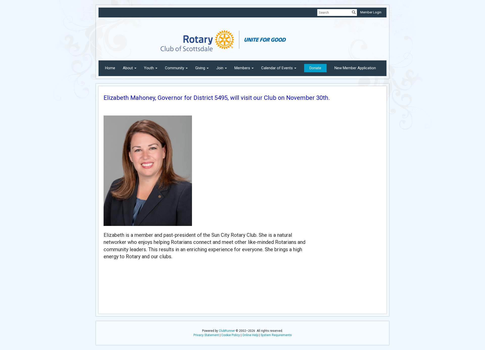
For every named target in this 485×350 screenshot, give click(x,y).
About (128, 68)
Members (242, 68)
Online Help (250, 335)
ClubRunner (227, 331)
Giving (200, 68)
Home (110, 68)
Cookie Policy (230, 335)
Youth (149, 68)
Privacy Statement (206, 335)
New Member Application (355, 68)
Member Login (370, 12)
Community (174, 68)
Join (219, 68)
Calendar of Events (277, 68)
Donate (315, 68)
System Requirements (276, 335)
